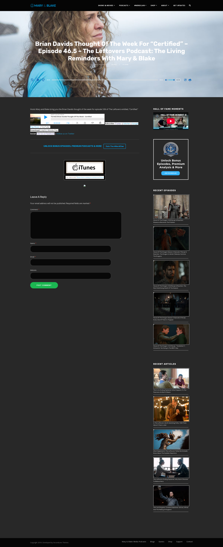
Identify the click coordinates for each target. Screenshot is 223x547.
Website (33, 270)
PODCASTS (123, 5)
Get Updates (179, 5)
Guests (161, 541)
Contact (190, 541)
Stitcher (126, 123)
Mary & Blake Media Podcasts (134, 541)
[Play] (38, 79)
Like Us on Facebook (46, 133)
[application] (105, 79)
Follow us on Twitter (65, 133)
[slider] (171, 82)
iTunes (118, 123)
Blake (114, 64)
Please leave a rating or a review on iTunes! (90, 177)
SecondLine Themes (61, 542)
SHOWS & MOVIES (105, 5)
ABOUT (164, 5)
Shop (170, 541)
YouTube (45, 127)
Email (33, 257)
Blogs (152, 541)
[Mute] (166, 80)
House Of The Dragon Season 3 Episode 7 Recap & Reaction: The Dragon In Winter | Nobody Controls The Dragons (170, 254)
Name (33, 243)
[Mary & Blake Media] (43, 5)
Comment (34, 209)
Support (179, 541)
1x (178, 80)
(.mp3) (38, 130)
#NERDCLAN (139, 5)
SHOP (153, 5)
